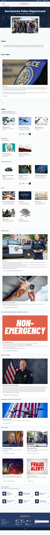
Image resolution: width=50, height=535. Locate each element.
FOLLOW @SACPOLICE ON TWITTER (10, 494)
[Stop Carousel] (40, 26)
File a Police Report (6, 154)
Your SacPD (21, 219)
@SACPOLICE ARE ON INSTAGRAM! (11, 501)
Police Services (38, 201)
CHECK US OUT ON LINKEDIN (26, 501)
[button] (3, 3)
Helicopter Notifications (24, 127)
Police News (21, 201)
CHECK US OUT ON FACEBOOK (43, 494)
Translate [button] (39, 0)
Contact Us (46, 0)
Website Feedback (4, 523)
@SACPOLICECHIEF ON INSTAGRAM (26, 494)
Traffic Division (5, 219)
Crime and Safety (6, 127)
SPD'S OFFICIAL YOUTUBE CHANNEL (43, 501)
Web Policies (3, 520)
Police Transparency (39, 127)
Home (3, 6)
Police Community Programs (8, 201)
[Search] (48, 521)
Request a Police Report (24, 154)
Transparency (3, 524)
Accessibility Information (5, 521)
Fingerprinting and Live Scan (41, 175)
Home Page (4, 0)
